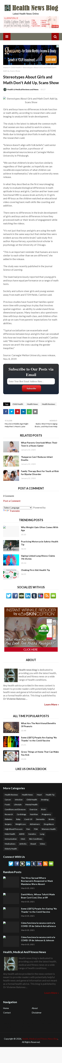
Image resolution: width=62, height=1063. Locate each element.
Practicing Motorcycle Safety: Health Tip (39, 543)
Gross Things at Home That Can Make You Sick (40, 753)
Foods (7, 804)
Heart (39, 794)
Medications (10, 844)
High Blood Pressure (13, 829)
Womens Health (49, 829)
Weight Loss (20, 824)
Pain (28, 829)
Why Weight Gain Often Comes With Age (39, 529)
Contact (7, 1012)
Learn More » (51, 704)
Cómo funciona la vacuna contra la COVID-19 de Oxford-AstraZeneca (38, 924)
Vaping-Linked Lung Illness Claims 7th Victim (38, 557)
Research (9, 814)
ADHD (21, 834)
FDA (36, 829)
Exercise (33, 809)
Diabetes (8, 819)
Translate (15, 510)
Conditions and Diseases (15, 809)
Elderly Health (11, 849)
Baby (18, 819)
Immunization (11, 839)
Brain (43, 809)
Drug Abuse (49, 824)
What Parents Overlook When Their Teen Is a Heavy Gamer (39, 444)
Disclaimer (36, 1012)
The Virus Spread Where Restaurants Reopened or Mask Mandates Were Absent (37, 881)
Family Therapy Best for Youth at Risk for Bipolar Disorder (40, 473)
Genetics (32, 834)
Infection (19, 799)
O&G (23, 839)
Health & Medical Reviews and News (22, 89)
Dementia (40, 819)
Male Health (10, 834)
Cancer (8, 799)
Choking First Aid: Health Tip (35, 570)
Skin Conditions (35, 839)
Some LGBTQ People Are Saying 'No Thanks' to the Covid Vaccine (39, 739)
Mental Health (31, 804)
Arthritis (23, 844)
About (35, 1008)
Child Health (15, 67)
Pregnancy (46, 814)
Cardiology (21, 814)
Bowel (33, 844)
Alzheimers (35, 824)
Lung (42, 834)
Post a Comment (12, 500)
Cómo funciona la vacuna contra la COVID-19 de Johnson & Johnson (38, 939)
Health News (32, 404)
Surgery (8, 824)
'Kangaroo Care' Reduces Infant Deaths (37, 458)
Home (6, 67)
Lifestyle (17, 804)
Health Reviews (48, 404)
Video (42, 844)
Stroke (51, 819)
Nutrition (34, 814)
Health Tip (50, 794)
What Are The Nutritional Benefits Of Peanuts (38, 725)
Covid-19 (28, 819)
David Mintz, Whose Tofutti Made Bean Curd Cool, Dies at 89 (38, 896)
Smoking (44, 799)
